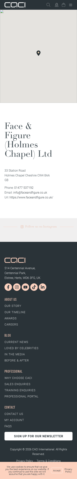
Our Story (12, 306)
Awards (10, 318)
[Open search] (50, 5)
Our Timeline (15, 312)
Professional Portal (21, 396)
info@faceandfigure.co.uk (30, 192)
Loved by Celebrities (21, 348)
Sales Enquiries (17, 384)
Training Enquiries (20, 390)
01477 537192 (23, 187)
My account (14, 420)
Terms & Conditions (49, 461)
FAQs (8, 426)
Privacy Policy (24, 461)
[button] (38, 53)
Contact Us (13, 414)
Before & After (16, 360)
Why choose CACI (18, 378)
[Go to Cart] (63, 5)
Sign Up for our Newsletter (38, 436)
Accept (57, 470)
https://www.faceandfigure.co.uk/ (31, 197)
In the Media (14, 354)
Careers (11, 324)
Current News (16, 342)
